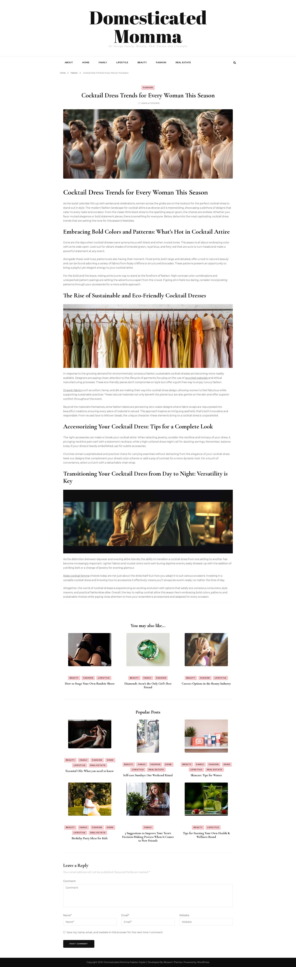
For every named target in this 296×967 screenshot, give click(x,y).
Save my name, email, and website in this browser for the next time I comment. (115, 932)
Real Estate (183, 62)
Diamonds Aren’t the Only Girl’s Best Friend (147, 685)
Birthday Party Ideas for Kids (90, 838)
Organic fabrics (72, 390)
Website (184, 915)
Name (67, 915)
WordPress (203, 962)
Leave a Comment (150, 103)
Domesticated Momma (148, 26)
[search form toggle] (234, 62)
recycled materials (196, 377)
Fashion (161, 62)
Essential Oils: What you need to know (90, 771)
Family (103, 62)
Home (85, 62)
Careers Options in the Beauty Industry (206, 683)
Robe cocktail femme (76, 575)
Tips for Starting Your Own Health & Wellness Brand (206, 835)
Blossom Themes (173, 962)
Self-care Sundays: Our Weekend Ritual (148, 775)
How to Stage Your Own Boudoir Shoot (89, 683)
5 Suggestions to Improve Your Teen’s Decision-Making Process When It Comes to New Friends (148, 836)
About (69, 62)
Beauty (142, 62)
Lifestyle (122, 62)
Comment (69, 881)
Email (125, 915)
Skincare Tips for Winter (206, 775)
